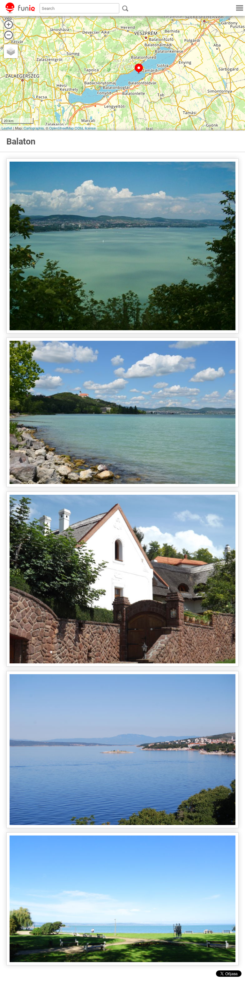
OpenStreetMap (61, 127)
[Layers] (11, 51)
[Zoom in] (8, 24)
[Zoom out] (8, 35)
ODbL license (85, 127)
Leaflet (7, 127)
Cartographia (34, 127)
